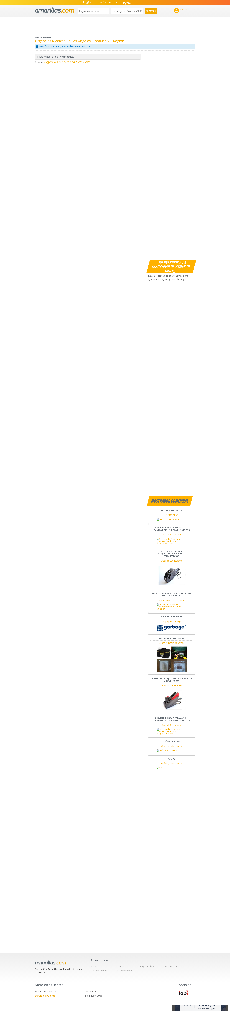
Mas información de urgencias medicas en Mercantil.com (64, 46)
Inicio (93, 966)
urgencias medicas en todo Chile (67, 62)
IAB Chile (183, 992)
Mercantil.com (171, 966)
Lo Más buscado (124, 970)
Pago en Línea (147, 966)
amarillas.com (54, 10)
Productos (121, 966)
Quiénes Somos (99, 970)
